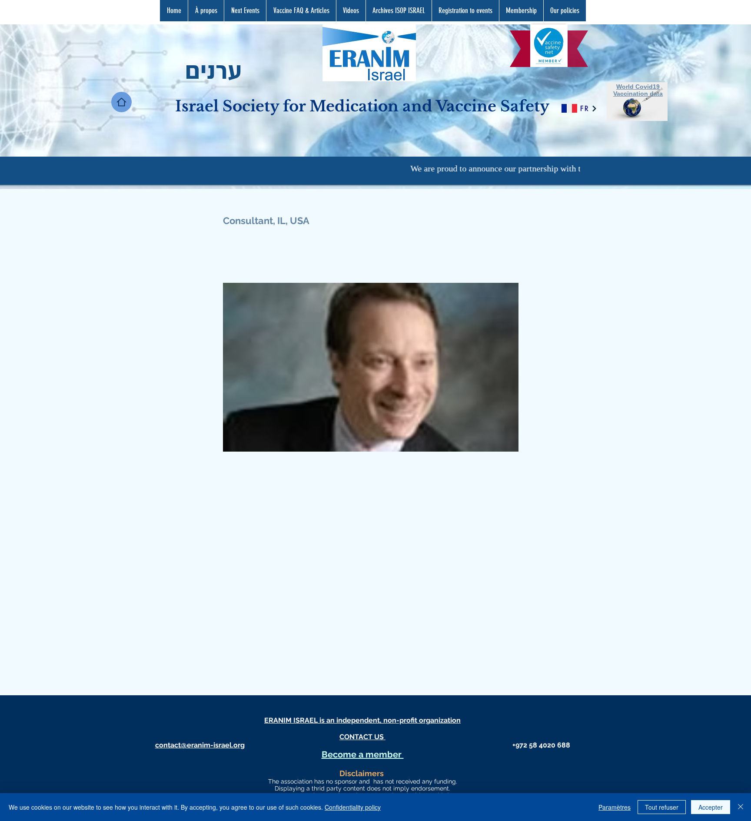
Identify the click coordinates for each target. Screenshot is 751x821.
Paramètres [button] (614, 807)
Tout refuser (661, 807)
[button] (301, 10)
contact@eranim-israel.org (200, 745)
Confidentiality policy (353, 807)
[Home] (121, 102)
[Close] (740, 807)
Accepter (710, 807)
